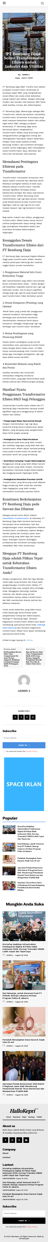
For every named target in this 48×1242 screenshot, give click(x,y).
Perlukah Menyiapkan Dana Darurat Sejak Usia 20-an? (29, 859)
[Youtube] (26, 1140)
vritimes (29, 640)
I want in (22, 745)
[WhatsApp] (32, 717)
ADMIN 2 (26, 75)
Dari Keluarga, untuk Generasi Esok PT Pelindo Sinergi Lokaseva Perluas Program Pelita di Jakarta (31, 847)
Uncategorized (24, 49)
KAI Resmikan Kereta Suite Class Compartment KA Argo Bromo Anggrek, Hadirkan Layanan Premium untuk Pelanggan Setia (12, 659)
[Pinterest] (27, 717)
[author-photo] (4, 955)
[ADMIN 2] (24, 681)
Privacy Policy (31, 751)
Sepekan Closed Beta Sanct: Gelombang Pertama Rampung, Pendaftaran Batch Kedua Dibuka (31, 886)
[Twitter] (21, 717)
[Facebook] (15, 717)
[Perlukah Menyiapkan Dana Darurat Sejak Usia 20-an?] (9, 859)
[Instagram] (12, 1140)
